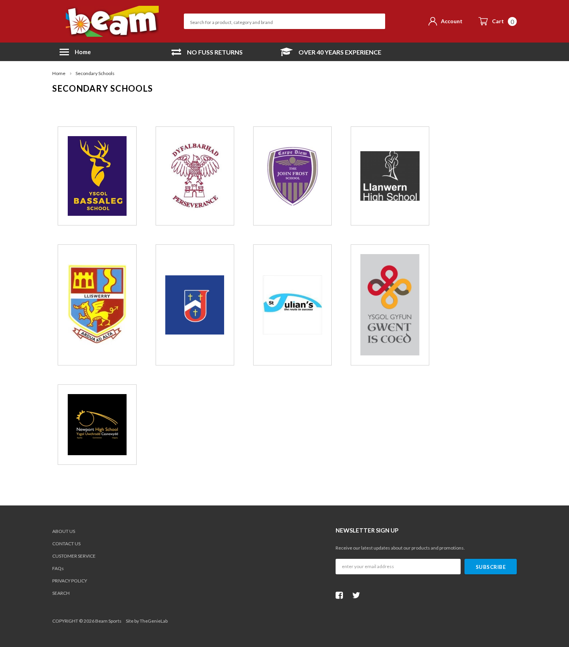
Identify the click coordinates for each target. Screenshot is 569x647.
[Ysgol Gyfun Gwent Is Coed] (390, 304)
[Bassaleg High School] (97, 175)
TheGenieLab (154, 621)
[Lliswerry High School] (97, 304)
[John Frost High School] (292, 176)
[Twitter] (358, 595)
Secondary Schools (95, 73)
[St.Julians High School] (292, 305)
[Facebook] (341, 595)
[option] (207, 52)
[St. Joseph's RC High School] (195, 305)
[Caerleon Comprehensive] (195, 176)
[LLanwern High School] (390, 175)
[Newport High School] (97, 424)
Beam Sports (108, 621)
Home (58, 73)
